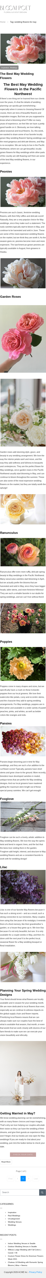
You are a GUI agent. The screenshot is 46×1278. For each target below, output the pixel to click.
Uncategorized (14, 1219)
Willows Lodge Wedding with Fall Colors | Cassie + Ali (24, 1251)
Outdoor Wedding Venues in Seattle (22, 1246)
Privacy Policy (35, 1272)
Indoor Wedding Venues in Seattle (21, 1243)
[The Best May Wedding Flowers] (23, 48)
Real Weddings (14, 1216)
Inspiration (12, 1212)
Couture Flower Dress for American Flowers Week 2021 (25, 1257)
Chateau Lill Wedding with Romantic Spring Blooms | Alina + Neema (25, 1263)
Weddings (12, 1225)
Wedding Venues (15, 1222)
